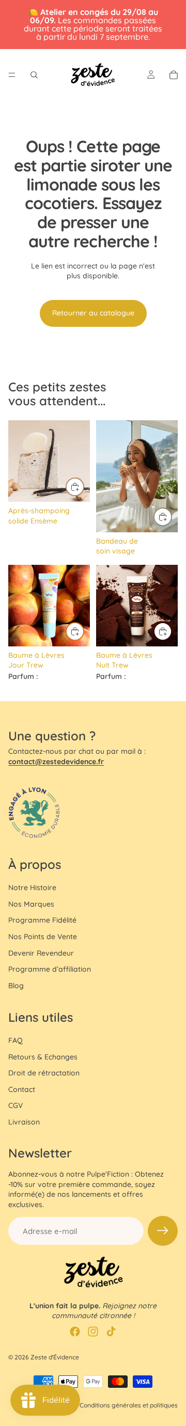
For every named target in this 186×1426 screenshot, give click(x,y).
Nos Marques (31, 904)
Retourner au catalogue (93, 313)
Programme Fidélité (42, 920)
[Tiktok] (111, 1331)
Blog (16, 985)
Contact (21, 1089)
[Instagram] (93, 1331)
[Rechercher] (34, 75)
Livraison (24, 1122)
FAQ (15, 1040)
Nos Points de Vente (42, 936)
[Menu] (12, 75)
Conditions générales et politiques (129, 1405)
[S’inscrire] (163, 1231)
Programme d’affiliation (49, 969)
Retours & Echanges (43, 1056)
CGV (15, 1105)
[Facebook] (75, 1331)
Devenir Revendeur (41, 953)
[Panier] (173, 75)
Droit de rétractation (44, 1073)
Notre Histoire (32, 887)
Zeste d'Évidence (54, 1357)
